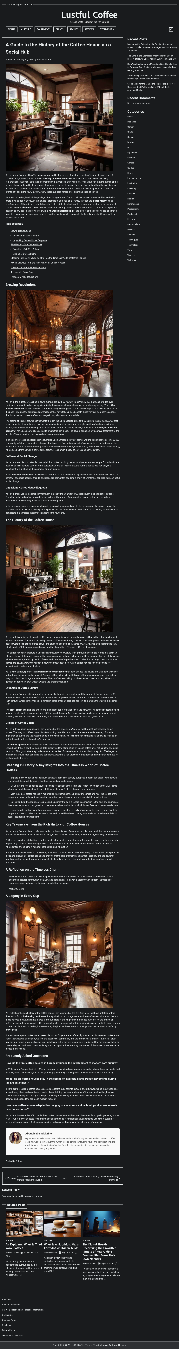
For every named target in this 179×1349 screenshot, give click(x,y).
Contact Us (7, 1315)
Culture (26, 29)
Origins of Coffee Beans (24, 254)
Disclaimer (7, 1325)
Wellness (131, 260)
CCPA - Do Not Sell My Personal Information (22, 1310)
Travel (130, 250)
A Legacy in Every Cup (22, 272)
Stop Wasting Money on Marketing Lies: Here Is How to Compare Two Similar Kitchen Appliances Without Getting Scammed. (152, 67)
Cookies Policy (9, 1320)
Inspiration (132, 183)
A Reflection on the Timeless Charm (28, 267)
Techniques (107, 29)
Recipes (74, 29)
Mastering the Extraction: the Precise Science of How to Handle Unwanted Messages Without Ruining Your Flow (152, 47)
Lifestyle (131, 193)
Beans (11, 29)
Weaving (131, 255)
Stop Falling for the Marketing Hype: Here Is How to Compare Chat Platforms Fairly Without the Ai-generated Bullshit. (151, 87)
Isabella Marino (44, 59)
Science (131, 234)
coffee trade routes (104, 421)
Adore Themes (119, 1345)
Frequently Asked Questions (24, 277)
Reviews (89, 29)
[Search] (171, 29)
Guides (59, 29)
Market (130, 198)
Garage (130, 162)
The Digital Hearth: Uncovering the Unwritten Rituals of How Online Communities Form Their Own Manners (99, 1252)
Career (130, 127)
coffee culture (83, 402)
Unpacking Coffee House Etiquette (30, 240)
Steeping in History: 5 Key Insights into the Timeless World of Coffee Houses (48, 258)
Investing (131, 188)
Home (130, 173)
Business (131, 121)
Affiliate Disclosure (11, 1304)
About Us (6, 1299)
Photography (133, 209)
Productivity (132, 214)
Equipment (43, 29)
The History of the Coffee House (26, 244)
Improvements (134, 178)
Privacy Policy (8, 1330)
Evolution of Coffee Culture (26, 249)
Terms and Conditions (12, 1335)
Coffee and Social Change (26, 235)
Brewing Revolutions (21, 231)
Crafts (130, 132)
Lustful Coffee (89, 14)
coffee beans (98, 424)
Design (130, 142)
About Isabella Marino (38, 1133)
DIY (129, 147)
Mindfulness (133, 204)
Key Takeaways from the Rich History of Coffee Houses (38, 262)
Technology (132, 245)
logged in (19, 1196)
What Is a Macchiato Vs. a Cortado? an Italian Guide (61, 1246)
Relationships (133, 224)
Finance (131, 157)
